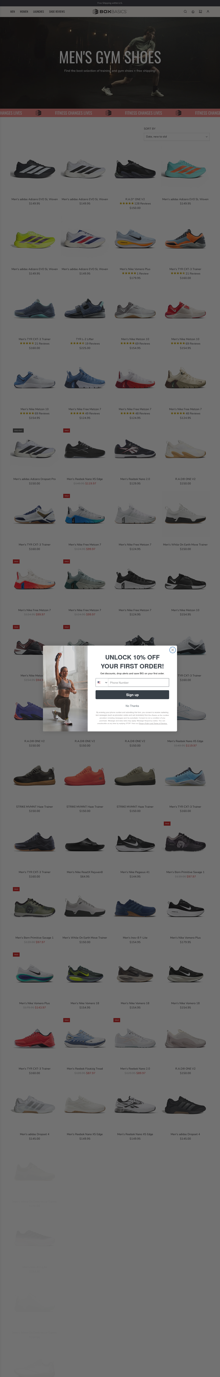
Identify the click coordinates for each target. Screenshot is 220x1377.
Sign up (132, 694)
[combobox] (102, 682)
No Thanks (132, 706)
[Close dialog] (173, 650)
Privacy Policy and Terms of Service (153, 723)
